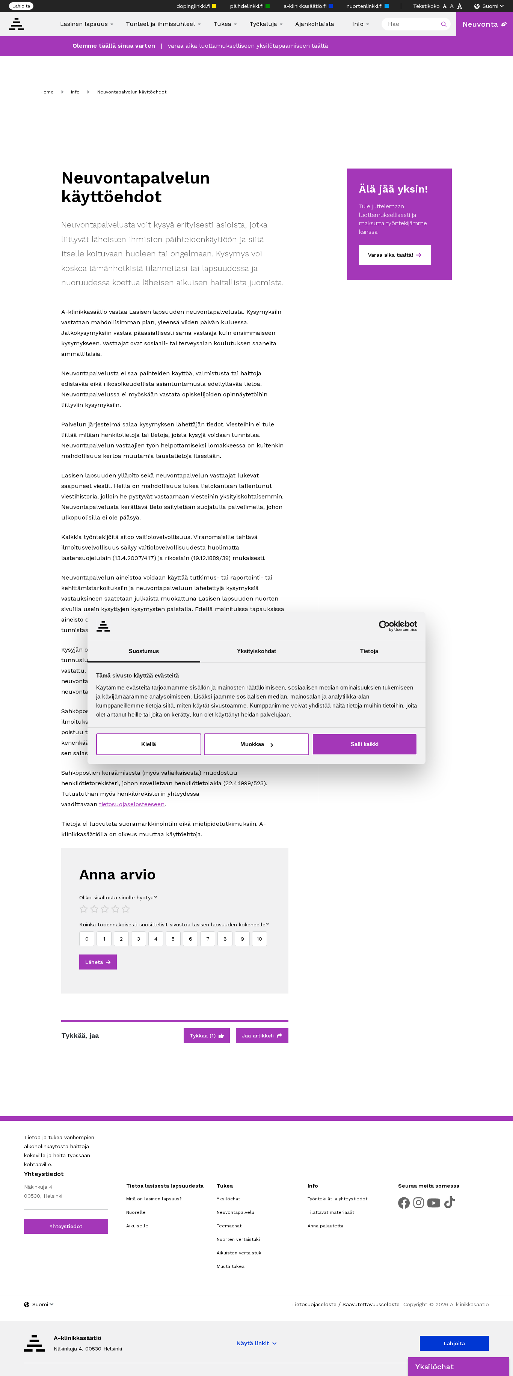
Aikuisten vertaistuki (240, 1253)
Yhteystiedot (66, 1226)
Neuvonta (480, 24)
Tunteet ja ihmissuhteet (160, 23)
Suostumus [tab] (144, 651)
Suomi (490, 6)
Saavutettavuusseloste (371, 1304)
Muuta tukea (230, 1266)
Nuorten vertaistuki (238, 1239)
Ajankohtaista (314, 24)
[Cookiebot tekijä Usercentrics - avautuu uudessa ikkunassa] (384, 626)
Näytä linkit (252, 1343)
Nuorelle (136, 1212)
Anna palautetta (325, 1225)
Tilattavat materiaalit (331, 1212)
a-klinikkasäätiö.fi (306, 6)
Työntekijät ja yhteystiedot (337, 1198)
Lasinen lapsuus (84, 24)
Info (358, 24)
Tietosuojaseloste (313, 1304)
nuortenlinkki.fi (366, 6)
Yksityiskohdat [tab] (256, 651)
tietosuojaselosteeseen (131, 804)
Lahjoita (21, 6)
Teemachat (229, 1225)
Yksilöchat (228, 1198)
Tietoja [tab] (369, 651)
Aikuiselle (137, 1225)
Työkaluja (263, 24)
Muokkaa (252, 744)
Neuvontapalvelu (235, 1212)
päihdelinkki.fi (248, 6)
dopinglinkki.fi (194, 6)
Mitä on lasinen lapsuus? (153, 1198)
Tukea (222, 24)
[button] (458, 1366)
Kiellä (148, 744)
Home (47, 92)
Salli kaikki (365, 744)
